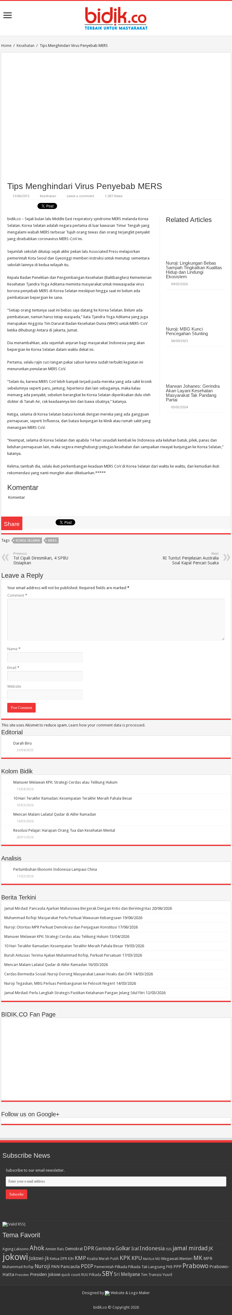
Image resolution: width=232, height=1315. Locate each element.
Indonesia (152, 1248)
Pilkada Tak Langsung (146, 1266)
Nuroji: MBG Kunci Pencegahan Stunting (187, 331)
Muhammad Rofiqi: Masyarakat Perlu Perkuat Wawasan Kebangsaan (62, 917)
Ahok (37, 1248)
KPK (125, 1258)
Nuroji (42, 1266)
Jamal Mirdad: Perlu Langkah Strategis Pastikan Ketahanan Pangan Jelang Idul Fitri (74, 992)
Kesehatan (25, 45)
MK (197, 1258)
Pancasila (70, 1266)
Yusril (167, 1274)
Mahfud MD (151, 1259)
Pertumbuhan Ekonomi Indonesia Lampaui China (55, 869)
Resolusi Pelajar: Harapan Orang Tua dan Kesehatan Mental (64, 830)
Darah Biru (22, 743)
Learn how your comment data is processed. (107, 725)
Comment (17, 595)
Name (14, 649)
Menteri (185, 1258)
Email (13, 667)
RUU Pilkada (91, 1275)
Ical (135, 1248)
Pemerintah (104, 1266)
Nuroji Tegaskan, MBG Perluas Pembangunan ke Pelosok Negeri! (59, 983)
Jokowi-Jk (39, 1258)
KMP (80, 1258)
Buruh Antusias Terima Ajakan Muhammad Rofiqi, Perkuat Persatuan (62, 955)
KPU (136, 1258)
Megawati (170, 1258)
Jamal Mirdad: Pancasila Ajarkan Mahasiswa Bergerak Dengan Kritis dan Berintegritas (77, 908)
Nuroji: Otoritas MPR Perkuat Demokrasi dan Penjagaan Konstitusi (60, 927)
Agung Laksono (15, 1249)
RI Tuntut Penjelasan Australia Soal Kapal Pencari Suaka (191, 558)
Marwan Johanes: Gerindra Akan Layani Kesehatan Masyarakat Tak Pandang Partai (193, 392)
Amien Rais (54, 1249)
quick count (70, 1275)
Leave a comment (80, 196)
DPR (89, 1248)
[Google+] (113, 1300)
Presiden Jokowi (45, 1274)
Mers (52, 541)
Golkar (122, 1248)
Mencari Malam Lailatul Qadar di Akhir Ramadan (54, 814)
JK (210, 1248)
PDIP (87, 1266)
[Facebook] (119, 1300)
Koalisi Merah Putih (103, 1259)
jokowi (15, 1257)
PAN (55, 1266)
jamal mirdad (190, 1248)
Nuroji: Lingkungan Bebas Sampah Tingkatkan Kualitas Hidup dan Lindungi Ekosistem (194, 269)
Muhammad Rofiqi (18, 1266)
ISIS (169, 1249)
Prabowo (195, 1266)
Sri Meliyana (127, 1274)
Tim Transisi (151, 1274)
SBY (107, 1273)
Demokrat (74, 1248)
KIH (71, 1259)
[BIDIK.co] (116, 17)
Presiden (22, 1275)
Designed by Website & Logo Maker (116, 1293)
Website (14, 686)
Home (6, 45)
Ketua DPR (58, 1258)
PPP (177, 1266)
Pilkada (121, 1266)
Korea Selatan (28, 541)
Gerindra (104, 1248)
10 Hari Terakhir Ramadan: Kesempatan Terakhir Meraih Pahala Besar (72, 798)
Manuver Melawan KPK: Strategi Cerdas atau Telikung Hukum (65, 782)
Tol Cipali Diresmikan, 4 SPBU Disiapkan (40, 558)
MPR (207, 1258)
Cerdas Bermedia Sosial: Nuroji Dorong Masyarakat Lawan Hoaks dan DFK (68, 974)
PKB (169, 1267)
